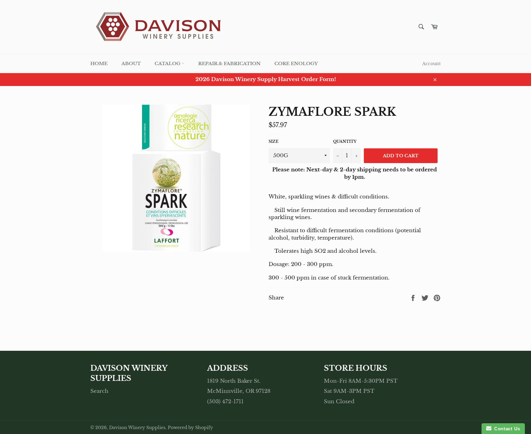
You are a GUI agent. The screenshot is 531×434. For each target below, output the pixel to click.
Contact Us (505, 428)
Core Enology (296, 63)
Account (431, 63)
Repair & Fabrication (229, 63)
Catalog (168, 63)
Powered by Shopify (190, 427)
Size (273, 141)
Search (99, 391)
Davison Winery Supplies (137, 427)
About (131, 63)
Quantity (344, 141)
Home (99, 63)
